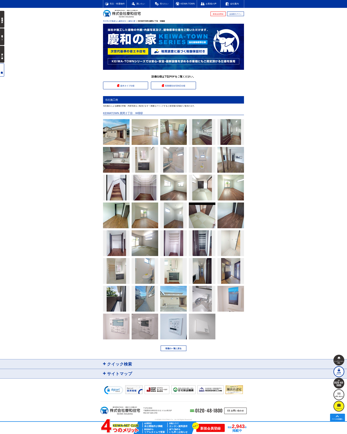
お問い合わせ (237, 411)
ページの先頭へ (337, 419)
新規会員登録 (218, 14)
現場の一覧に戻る (173, 348)
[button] (113, 390)
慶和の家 (131, 21)
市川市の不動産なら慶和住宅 (114, 21)
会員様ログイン (235, 14)
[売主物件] (2, 70)
